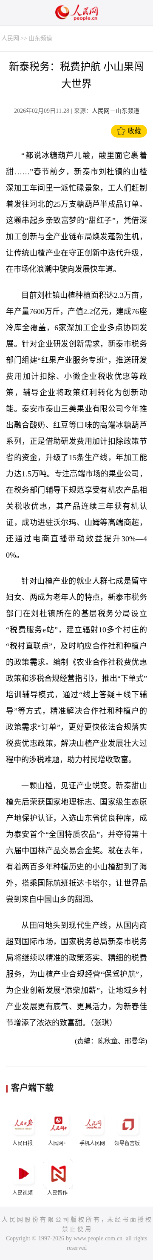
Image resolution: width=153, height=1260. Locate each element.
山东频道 (40, 38)
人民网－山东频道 (115, 111)
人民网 (10, 38)
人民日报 (22, 1143)
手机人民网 (92, 1143)
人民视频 (22, 1193)
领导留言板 (127, 1143)
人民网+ (57, 1143)
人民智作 (57, 1193)
